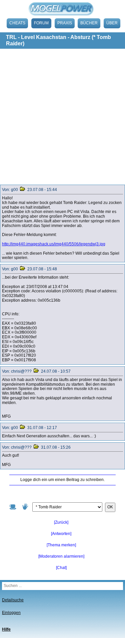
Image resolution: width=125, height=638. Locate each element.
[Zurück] (61, 522)
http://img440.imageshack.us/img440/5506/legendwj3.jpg (53, 244)
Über (112, 23)
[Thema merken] (61, 545)
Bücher (89, 23)
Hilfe (6, 629)
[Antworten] (61, 533)
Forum (41, 23)
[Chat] (61, 567)
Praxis (64, 23)
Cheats (17, 23)
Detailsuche (13, 600)
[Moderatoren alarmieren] (61, 556)
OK (110, 507)
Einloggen (11, 612)
